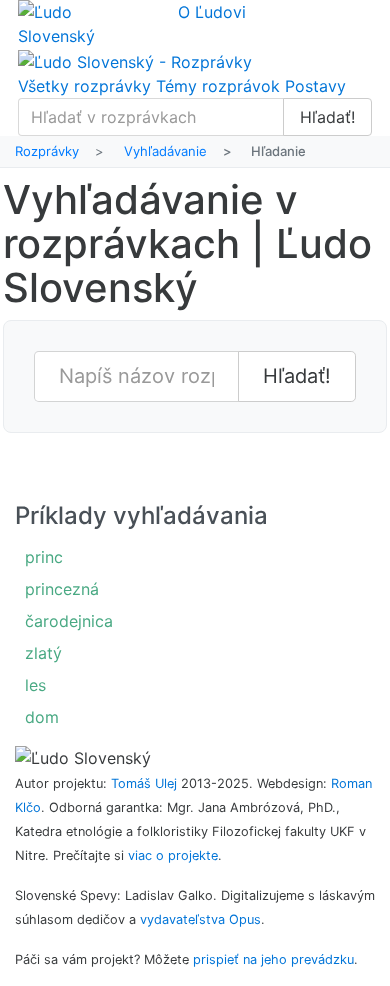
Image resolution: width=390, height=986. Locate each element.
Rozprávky (47, 151)
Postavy (315, 86)
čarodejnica (69, 621)
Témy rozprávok (218, 86)
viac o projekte (173, 855)
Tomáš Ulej (144, 783)
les (35, 685)
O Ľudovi (212, 12)
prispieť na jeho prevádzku (273, 959)
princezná (62, 589)
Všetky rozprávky (84, 86)
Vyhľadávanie (165, 151)
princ (44, 557)
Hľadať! (327, 117)
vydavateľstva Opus (200, 919)
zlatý (43, 653)
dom (42, 717)
